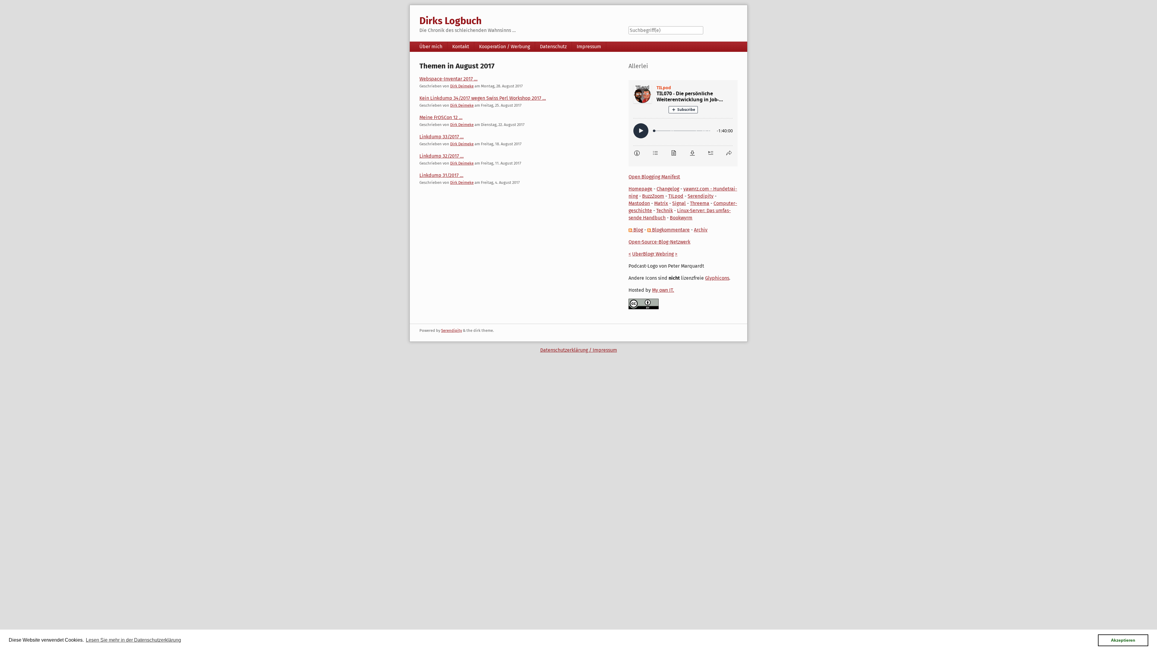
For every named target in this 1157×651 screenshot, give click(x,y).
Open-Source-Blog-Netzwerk (659, 242)
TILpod (675, 196)
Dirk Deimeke (462, 86)
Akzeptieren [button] (1123, 640)
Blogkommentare (670, 230)
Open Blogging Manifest (654, 177)
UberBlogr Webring (653, 254)
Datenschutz (553, 46)
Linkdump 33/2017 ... (441, 137)
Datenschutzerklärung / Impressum (578, 350)
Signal (679, 203)
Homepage (640, 189)
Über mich (430, 46)
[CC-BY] (644, 304)
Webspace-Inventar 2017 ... (448, 79)
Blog (637, 230)
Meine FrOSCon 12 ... (440, 117)
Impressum (589, 46)
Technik (664, 210)
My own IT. (663, 290)
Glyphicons (717, 278)
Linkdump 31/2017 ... (441, 175)
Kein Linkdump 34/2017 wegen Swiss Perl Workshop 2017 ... (482, 98)
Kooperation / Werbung (504, 46)
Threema (699, 203)
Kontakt (460, 46)
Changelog (668, 189)
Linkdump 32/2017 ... (441, 156)
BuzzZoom (653, 196)
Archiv (700, 230)
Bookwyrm (681, 218)
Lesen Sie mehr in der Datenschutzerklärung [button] (133, 640)
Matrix (661, 203)
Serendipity (700, 196)
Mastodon (639, 203)
